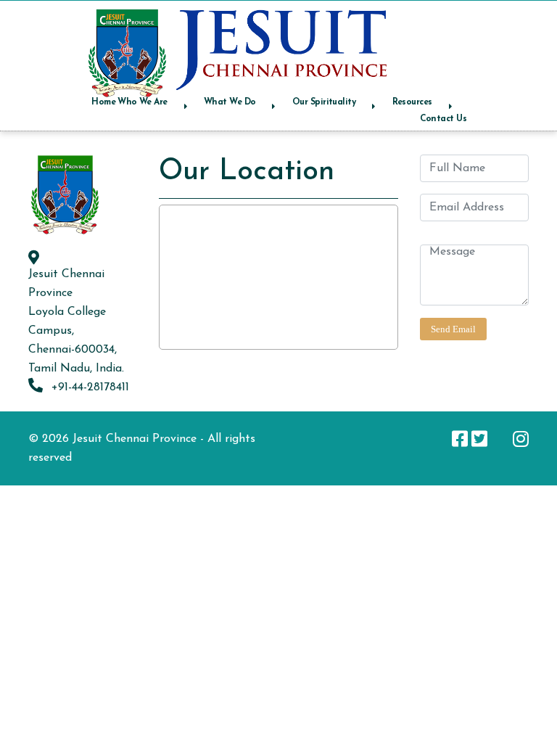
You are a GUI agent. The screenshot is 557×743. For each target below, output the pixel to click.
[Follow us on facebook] (460, 439)
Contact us (443, 119)
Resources (412, 102)
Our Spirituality (323, 102)
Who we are (142, 102)
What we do (229, 102)
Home (103, 102)
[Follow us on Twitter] (479, 439)
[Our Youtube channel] (500, 439)
